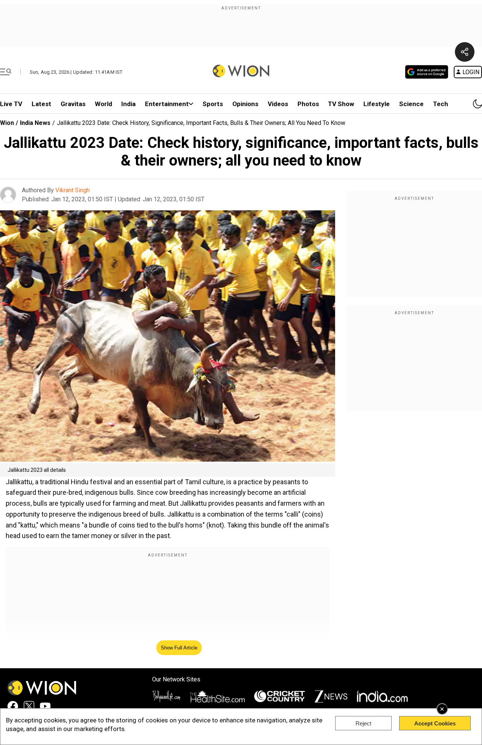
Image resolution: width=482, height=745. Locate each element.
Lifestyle (376, 104)
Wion (7, 122)
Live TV (11, 104)
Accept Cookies (435, 723)
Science (411, 104)
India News (35, 122)
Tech (440, 104)
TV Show (341, 104)
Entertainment (167, 104)
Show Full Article (179, 648)
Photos (308, 104)
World (103, 104)
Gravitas (73, 104)
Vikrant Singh (72, 190)
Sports (213, 104)
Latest (41, 104)
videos (278, 104)
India (128, 104)
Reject (363, 723)
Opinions (245, 104)
